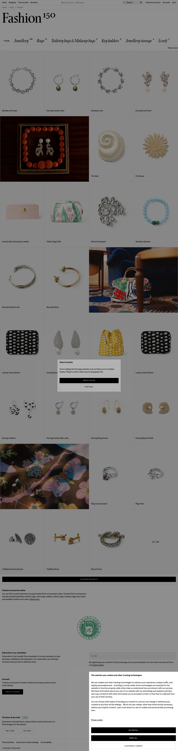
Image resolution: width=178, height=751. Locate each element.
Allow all (133, 730)
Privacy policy (97, 720)
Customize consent (133, 746)
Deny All (133, 738)
